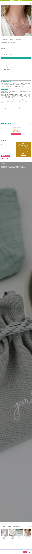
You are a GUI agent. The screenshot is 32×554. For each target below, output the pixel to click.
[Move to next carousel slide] (30, 526)
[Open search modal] (27, 3)
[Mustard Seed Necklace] (27, 532)
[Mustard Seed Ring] (19, 532)
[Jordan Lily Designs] (4, 3)
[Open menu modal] (30, 3)
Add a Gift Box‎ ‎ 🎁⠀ (7, 54)
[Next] (26, 0)
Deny (29, 552)
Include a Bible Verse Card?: (5, 47)
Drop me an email (4, 86)
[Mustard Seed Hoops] (4, 532)
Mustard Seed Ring (20, 536)
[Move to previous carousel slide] (28, 526)
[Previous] (6, 0)
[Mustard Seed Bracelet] (12, 532)
